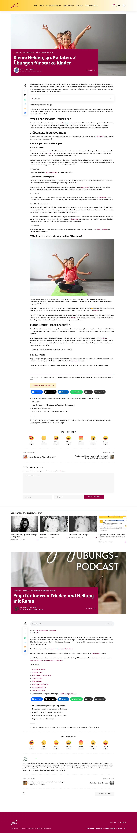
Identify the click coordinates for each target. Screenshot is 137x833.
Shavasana (52, 727)
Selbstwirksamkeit (46, 423)
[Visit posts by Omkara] (16, 608)
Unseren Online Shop (38, 690)
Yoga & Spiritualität (31, 52)
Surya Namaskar (61, 727)
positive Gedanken (102, 229)
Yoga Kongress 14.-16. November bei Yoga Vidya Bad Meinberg (53, 405)
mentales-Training (86, 420)
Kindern (73, 317)
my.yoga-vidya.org (31, 766)
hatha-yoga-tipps (50, 420)
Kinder (58, 420)
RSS (38, 633)
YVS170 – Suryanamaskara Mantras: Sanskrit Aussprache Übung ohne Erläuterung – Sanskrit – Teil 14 (65, 398)
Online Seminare (37, 678)
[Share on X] (25, 95)
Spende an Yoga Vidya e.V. (68, 694)
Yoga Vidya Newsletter (39, 687)
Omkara (25, 607)
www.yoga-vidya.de (36, 660)
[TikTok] (125, 822)
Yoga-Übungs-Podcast (92, 727)
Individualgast (96, 653)
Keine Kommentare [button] (105, 793)
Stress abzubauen (51, 172)
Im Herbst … (36, 402)
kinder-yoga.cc (89, 763)
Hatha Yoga (18, 52)
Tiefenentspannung (72, 727)
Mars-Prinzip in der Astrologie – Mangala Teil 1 (48, 712)
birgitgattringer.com (75, 361)
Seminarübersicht (37, 672)
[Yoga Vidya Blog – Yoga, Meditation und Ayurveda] (14, 822)
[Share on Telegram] (25, 104)
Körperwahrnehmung (74, 420)
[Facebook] (118, 822)
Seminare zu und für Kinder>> (43, 385)
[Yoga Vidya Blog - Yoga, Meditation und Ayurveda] (14, 5)
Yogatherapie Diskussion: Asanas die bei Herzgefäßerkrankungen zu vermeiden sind (112, 537)
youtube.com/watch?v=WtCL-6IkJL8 (62, 649)
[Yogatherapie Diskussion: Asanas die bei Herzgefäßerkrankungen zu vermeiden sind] (112, 524)
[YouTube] (120, 822)
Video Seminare (37, 681)
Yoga (62, 423)
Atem (50, 153)
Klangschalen (74, 219)
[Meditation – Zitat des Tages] (54, 524)
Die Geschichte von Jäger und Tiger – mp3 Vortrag (49, 706)
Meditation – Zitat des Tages (41, 408)
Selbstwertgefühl (35, 423)
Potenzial (104, 338)
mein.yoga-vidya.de (45, 766)
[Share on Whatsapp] (25, 99)
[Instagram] (123, 822)
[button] (115, 5)
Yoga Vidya (82, 727)
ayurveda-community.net (105, 763)
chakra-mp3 (41, 727)
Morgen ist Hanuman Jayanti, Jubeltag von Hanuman (49, 709)
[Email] (25, 108)
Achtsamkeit (99, 136)
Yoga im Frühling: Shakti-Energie (43, 719)
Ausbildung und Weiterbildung (53, 660)
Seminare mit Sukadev (39, 669)
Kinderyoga (63, 420)
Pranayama (95, 420)
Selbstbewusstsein (68, 123)
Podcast (26, 591)
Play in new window (42, 630)
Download (52, 630)
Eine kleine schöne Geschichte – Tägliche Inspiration (49, 716)
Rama (47, 727)
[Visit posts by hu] (16, 70)
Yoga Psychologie (46, 52)
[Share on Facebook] (25, 91)
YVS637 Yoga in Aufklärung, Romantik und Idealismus (49, 411)
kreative (95, 310)
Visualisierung (56, 423)
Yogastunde (51, 591)
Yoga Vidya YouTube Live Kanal (41, 675)
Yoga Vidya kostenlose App (40, 684)
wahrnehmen (85, 187)
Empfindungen (102, 197)
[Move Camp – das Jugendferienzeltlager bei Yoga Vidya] (24, 524)
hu (23, 69)
